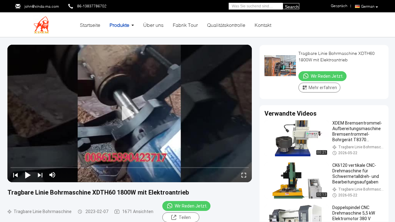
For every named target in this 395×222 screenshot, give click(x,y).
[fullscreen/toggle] (244, 174)
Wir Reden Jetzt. (191, 206)
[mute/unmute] (52, 174)
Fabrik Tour (185, 25)
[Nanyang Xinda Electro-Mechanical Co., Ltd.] (41, 24)
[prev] (15, 174)
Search (292, 6)
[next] (40, 174)
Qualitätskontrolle (226, 25)
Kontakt (263, 25)
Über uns (153, 25)
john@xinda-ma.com (41, 6)
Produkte (119, 25)
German (368, 6)
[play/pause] (28, 174)
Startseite (90, 25)
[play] (129, 113)
